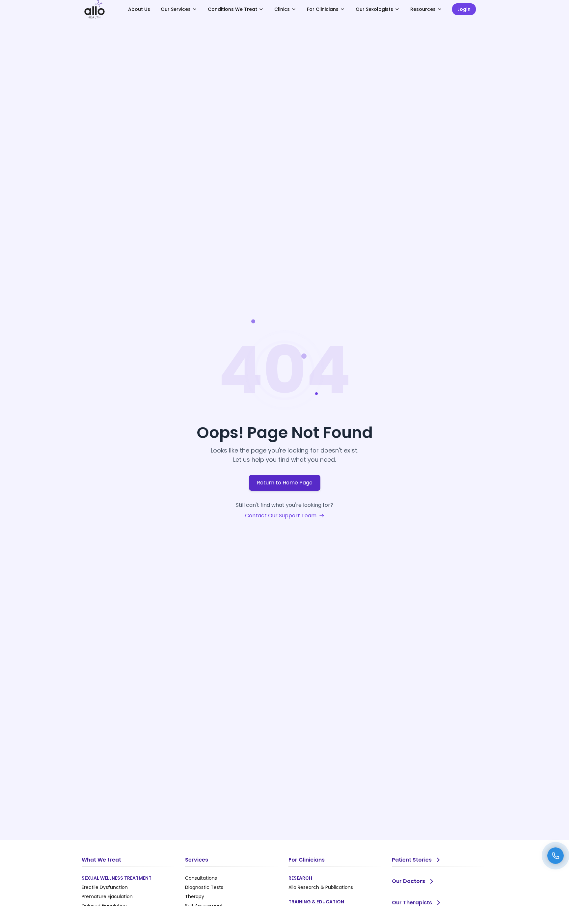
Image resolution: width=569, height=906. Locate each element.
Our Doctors (408, 881)
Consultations (201, 878)
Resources (423, 9)
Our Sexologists (374, 9)
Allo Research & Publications (320, 887)
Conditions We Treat (232, 9)
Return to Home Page (284, 482)
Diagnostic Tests (204, 887)
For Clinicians (323, 9)
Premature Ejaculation (107, 896)
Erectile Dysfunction (105, 887)
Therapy (194, 896)
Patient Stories (412, 860)
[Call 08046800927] (555, 855)
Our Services (176, 9)
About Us (139, 9)
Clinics (282, 9)
